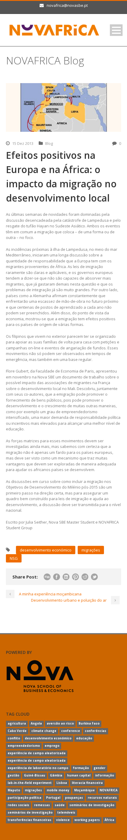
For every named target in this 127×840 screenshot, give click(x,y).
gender (99, 768)
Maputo (14, 790)
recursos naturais (102, 797)
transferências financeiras (29, 820)
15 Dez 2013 (22, 143)
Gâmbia (56, 775)
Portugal (53, 797)
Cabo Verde (17, 731)
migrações (91, 550)
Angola (36, 723)
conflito (14, 738)
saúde (60, 805)
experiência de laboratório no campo (38, 768)
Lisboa (61, 783)
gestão (13, 775)
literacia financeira (87, 783)
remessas (42, 805)
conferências (95, 731)
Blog (49, 143)
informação (104, 775)
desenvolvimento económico (45, 550)
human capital (78, 775)
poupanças (74, 797)
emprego (52, 746)
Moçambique (84, 790)
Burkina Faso (89, 723)
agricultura (17, 723)
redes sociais (18, 805)
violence (63, 820)
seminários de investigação (91, 805)
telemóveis (66, 812)
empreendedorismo (24, 746)
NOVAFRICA (109, 790)
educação (84, 738)
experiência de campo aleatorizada (37, 753)
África (109, 820)
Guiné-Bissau (34, 775)
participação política (24, 797)
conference (70, 731)
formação (81, 768)
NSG (14, 558)
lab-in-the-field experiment (30, 783)
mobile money (58, 790)
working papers (87, 820)
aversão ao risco (60, 723)
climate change (43, 731)
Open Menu (116, 30)
